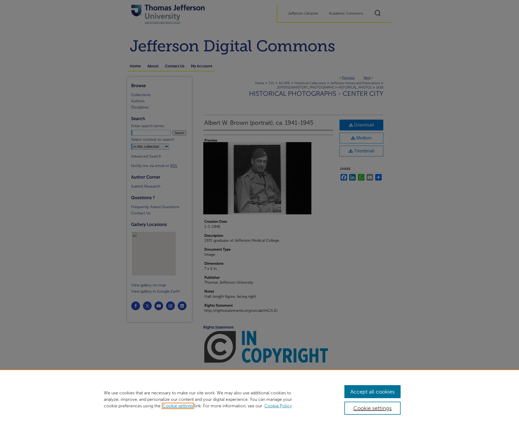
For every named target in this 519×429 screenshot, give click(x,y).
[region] (259, 399)
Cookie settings (178, 406)
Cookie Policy (278, 406)
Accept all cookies (372, 392)
